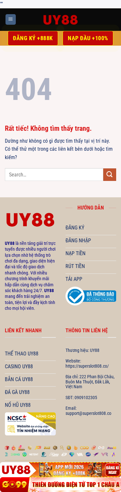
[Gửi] (109, 174)
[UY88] (60, 19)
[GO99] (60, 484)
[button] (10, 19)
